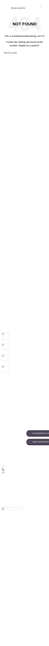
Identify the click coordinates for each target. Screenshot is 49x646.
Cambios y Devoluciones (11, 433)
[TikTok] (11, 483)
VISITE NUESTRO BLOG (12, 452)
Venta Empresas (32, 405)
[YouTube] (18, 483)
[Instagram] (25, 483)
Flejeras (5, 390)
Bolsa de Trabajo (33, 401)
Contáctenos (31, 397)
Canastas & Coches (10, 399)
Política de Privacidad (10, 429)
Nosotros (30, 392)
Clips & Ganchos (8, 395)
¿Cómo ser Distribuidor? (11, 442)
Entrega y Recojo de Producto (10, 447)
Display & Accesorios (10, 412)
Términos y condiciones (11, 437)
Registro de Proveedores (36, 409)
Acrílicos (5, 403)
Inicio (28, 388)
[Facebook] (4, 483)
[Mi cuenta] (46, 2)
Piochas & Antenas (9, 407)
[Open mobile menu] (3, 2)
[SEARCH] (40, 6)
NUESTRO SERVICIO (10, 416)
